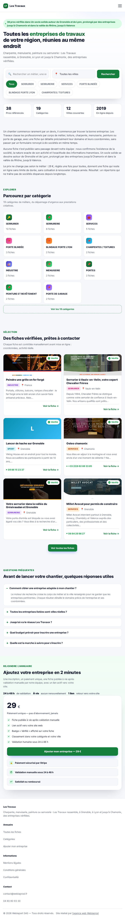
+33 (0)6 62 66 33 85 (80, 466)
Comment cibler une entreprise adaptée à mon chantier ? (42, 588)
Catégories (9, 839)
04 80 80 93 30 (12, 900)
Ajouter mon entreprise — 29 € (62, 751)
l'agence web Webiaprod (85, 913)
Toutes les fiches (12, 832)
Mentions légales (12, 862)
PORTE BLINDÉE (88, 84)
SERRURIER (27, 84)
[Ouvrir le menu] (120, 5)
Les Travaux (15, 5)
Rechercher (108, 74)
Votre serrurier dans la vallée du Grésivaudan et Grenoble (26, 505)
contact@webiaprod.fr (15, 893)
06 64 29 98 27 (76, 533)
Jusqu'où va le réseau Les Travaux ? (31, 622)
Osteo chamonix (76, 443)
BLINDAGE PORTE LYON (22, 92)
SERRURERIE (48, 84)
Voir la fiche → (51, 406)
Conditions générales (14, 870)
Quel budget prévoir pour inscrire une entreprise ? (39, 632)
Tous (11, 84)
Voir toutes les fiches (62, 548)
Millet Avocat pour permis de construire (92, 504)
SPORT (10, 449)
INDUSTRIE (12, 385)
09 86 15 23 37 (16, 469)
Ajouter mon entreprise (15, 846)
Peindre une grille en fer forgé (25, 379)
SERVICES (67, 84)
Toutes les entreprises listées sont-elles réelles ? (38, 611)
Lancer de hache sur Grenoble (25, 443)
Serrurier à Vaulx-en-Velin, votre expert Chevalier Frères (92, 381)
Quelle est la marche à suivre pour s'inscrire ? (36, 643)
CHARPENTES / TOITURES (56, 92)
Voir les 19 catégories (62, 309)
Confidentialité (11, 877)
